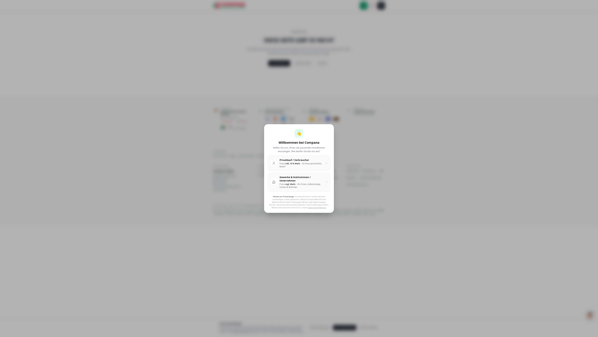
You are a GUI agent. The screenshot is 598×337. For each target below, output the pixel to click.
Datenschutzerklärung (317, 207)
